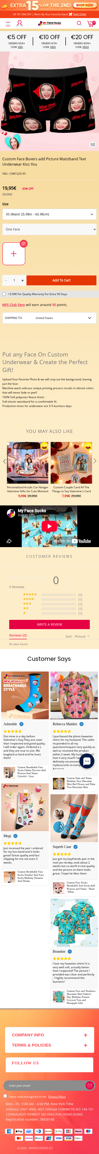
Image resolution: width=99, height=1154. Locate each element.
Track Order (79, 14)
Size (5, 204)
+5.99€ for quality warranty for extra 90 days (37, 294)
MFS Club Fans (13, 305)
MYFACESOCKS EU (41, 1148)
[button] (4, 470)
